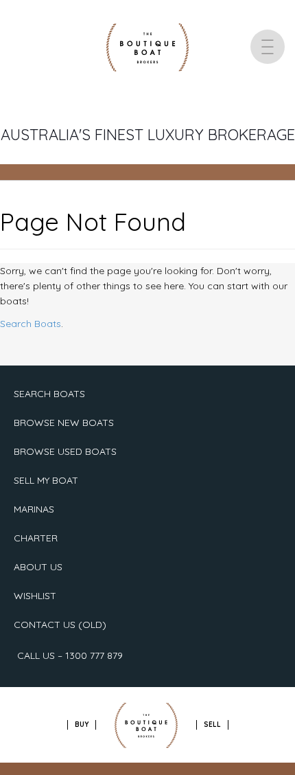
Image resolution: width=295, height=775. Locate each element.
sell (212, 724)
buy (81, 724)
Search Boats (30, 323)
